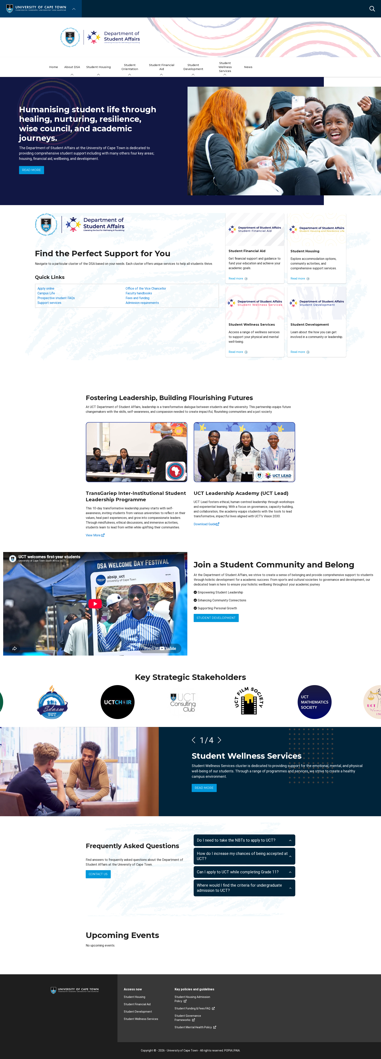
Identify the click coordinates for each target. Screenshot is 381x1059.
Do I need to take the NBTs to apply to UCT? (236, 840)
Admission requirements (142, 303)
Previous (195, 740)
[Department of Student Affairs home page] (190, 37)
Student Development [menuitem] (193, 67)
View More (93, 535)
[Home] (36, 8)
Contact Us (98, 874)
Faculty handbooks (139, 293)
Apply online (46, 288)
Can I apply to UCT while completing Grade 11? (238, 872)
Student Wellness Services (141, 1019)
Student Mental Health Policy (193, 1027)
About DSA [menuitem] (72, 67)
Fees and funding (137, 298)
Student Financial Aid (137, 1004)
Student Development (216, 618)
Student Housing (134, 997)
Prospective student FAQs (56, 298)
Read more (31, 170)
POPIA (228, 1050)
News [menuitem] (248, 67)
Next (218, 740)
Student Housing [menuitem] (98, 67)
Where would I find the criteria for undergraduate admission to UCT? (239, 888)
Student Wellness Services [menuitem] (225, 67)
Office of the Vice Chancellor (146, 288)
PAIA (237, 1050)
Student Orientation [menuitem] (129, 67)
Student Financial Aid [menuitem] (161, 67)
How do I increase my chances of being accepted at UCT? (242, 856)
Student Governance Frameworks (188, 1018)
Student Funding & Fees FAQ (192, 1008)
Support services (49, 303)
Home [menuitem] (53, 67)
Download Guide (205, 524)
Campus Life (46, 293)
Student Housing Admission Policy (192, 999)
